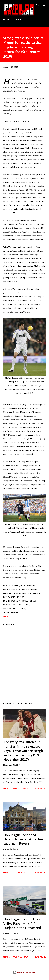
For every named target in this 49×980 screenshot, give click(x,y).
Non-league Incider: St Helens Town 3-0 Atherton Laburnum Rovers (23, 839)
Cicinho (15, 585)
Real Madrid (23, 605)
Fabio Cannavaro (12, 589)
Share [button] (6, 616)
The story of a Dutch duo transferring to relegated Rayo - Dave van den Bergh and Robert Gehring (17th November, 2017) (23, 750)
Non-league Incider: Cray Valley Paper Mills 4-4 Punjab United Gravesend (22, 923)
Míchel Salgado (11, 601)
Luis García (9, 597)
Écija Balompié (28, 585)
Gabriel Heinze (11, 593)
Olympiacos (9, 605)
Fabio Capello (29, 589)
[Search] (37, 5)
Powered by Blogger (26, 972)
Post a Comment (21, 788)
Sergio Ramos (10, 612)
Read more (40, 788)
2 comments (18, 872)
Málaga (20, 597)
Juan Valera (33, 593)
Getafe (23, 593)
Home (6, 19)
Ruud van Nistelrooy (14, 608)
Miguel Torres (28, 601)
